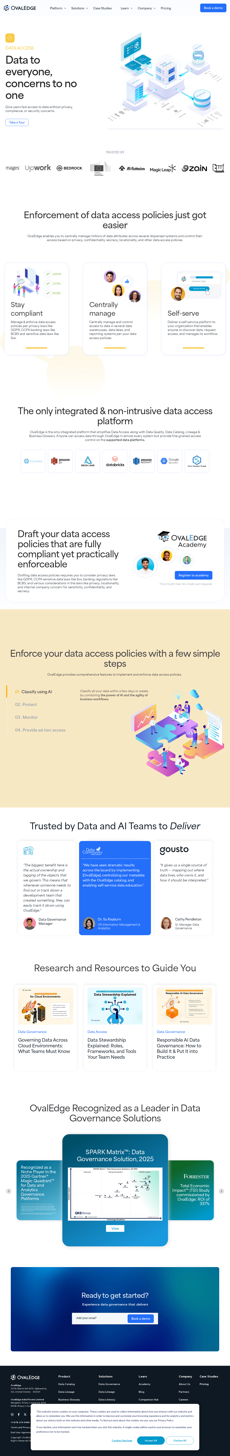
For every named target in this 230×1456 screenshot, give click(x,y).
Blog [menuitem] (141, 1392)
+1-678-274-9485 (20, 1422)
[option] (31, 168)
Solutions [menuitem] (77, 8)
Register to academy (194, 575)
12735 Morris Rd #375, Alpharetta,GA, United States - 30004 (29, 1390)
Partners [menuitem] (184, 1392)
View (115, 1228)
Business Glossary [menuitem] (69, 1399)
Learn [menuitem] (125, 8)
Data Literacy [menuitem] (107, 1399)
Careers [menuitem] (183, 1399)
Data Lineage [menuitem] (66, 1392)
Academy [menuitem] (144, 1384)
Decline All (180, 1440)
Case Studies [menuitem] (102, 8)
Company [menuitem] (145, 8)
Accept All (151, 1440)
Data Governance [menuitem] (109, 1384)
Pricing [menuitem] (166, 8)
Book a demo (213, 7)
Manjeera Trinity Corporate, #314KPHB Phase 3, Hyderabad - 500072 (30, 1404)
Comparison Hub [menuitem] (148, 1399)
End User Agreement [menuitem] (22, 1432)
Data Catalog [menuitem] (66, 1384)
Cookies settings (122, 1440)
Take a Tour (17, 122)
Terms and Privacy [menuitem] (21, 1427)
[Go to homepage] (25, 1377)
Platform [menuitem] (56, 8)
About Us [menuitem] (184, 1384)
